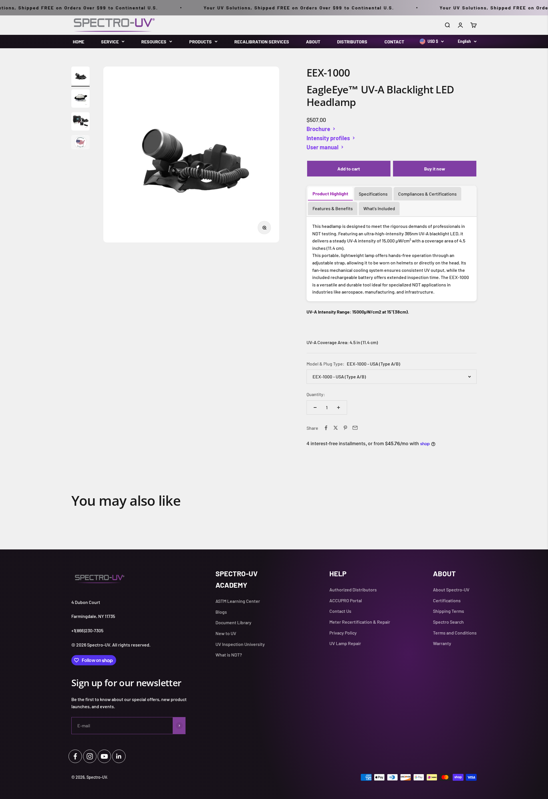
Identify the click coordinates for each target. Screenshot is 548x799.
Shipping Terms (448, 611)
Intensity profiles (328, 137)
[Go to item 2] (80, 99)
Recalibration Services (261, 41)
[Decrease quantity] (315, 407)
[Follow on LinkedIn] (119, 756)
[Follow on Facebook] (75, 756)
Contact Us (340, 611)
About (313, 41)
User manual (323, 147)
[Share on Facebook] (326, 428)
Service (110, 41)
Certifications (447, 600)
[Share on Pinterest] (345, 428)
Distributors (352, 41)
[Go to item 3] (80, 122)
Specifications (373, 193)
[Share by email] (355, 428)
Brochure (318, 128)
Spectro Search (448, 622)
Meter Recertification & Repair (359, 622)
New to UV (225, 633)
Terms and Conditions (455, 632)
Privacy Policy (343, 632)
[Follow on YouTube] (104, 756)
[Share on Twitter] (336, 428)
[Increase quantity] (338, 407)
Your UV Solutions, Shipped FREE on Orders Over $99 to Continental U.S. (281, 7)
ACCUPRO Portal (345, 600)
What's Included (379, 208)
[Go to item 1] (80, 77)
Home (78, 41)
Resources (153, 41)
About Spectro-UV (451, 589)
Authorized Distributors (353, 589)
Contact (394, 41)
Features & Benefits (333, 208)
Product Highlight (330, 193)
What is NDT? (228, 654)
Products (200, 41)
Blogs (221, 612)
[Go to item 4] (80, 143)
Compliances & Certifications (427, 193)
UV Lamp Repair (345, 643)
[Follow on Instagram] (90, 756)
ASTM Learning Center (237, 601)
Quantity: (316, 394)
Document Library (233, 622)
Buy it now (434, 168)
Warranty (442, 643)
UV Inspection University (240, 644)
